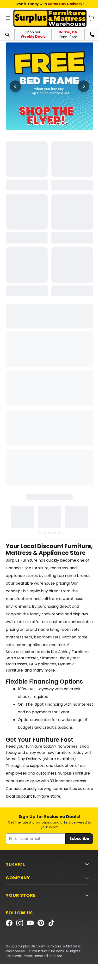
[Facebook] (9, 923)
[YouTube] (30, 923)
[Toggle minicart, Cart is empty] (91, 18)
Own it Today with (49, 3)
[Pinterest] (40, 923)
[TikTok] (51, 923)
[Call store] (91, 34)
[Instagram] (19, 923)
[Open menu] (8, 18)
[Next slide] (83, 86)
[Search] (7, 34)
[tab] (32, 123)
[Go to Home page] (50, 18)
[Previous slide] (15, 86)
